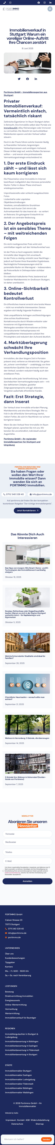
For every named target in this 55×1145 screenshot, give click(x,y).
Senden (46, 1139)
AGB (28, 1120)
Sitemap (39, 1124)
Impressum (11, 1120)
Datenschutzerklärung (12, 873)
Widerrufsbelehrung (40, 1120)
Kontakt (20, 1120)
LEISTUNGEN (11, 986)
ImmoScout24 (10, 128)
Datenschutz (17, 1124)
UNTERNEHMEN (12, 948)
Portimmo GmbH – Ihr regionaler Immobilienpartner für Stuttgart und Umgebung (22, 441)
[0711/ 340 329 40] (5, 3)
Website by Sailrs (11, 1113)
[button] (50, 9)
